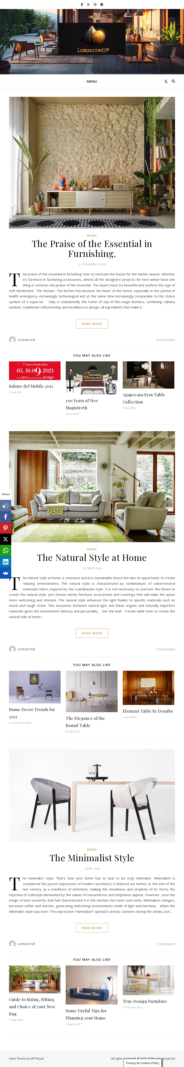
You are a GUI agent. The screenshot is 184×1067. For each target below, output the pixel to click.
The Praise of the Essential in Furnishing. (92, 248)
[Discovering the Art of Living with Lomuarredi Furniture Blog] (92, 39)
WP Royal (37, 1058)
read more (92, 324)
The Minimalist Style (92, 857)
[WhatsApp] (5, 550)
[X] (5, 539)
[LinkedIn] (5, 561)
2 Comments (166, 649)
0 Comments (166, 340)
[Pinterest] (5, 528)
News (92, 236)
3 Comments (166, 944)
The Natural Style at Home (92, 557)
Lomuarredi (26, 340)
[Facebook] (5, 516)
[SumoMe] (5, 573)
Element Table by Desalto (148, 711)
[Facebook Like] (5, 505)
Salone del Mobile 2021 (31, 386)
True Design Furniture (145, 1001)
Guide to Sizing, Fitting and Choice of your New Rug (32, 1007)
